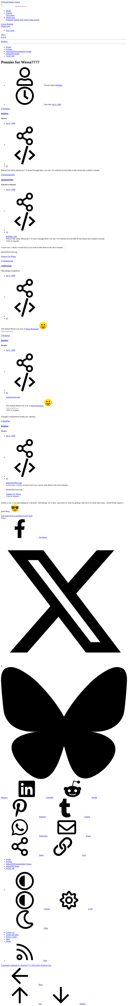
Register (4, 41)
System (47, 909)
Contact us (10, 932)
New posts (10, 15)
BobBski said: (11, 236)
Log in (3, 37)
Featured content (12, 20)
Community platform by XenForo (26, 965)
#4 (7, 393)
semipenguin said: (13, 397)
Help (8, 939)
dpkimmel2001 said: (14, 483)
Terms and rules (12, 935)
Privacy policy (11, 937)
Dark (46, 928)
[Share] (25, 144)
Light (90, 909)
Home (8, 11)
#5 (7, 479)
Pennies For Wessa (8, 256)
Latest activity (34, 20)
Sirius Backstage (32, 329)
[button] (25, 890)
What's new (10, 17)
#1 (7, 166)
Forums (9, 13)
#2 (7, 232)
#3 (7, 318)
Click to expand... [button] (13, 241)
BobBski (58, 85)
